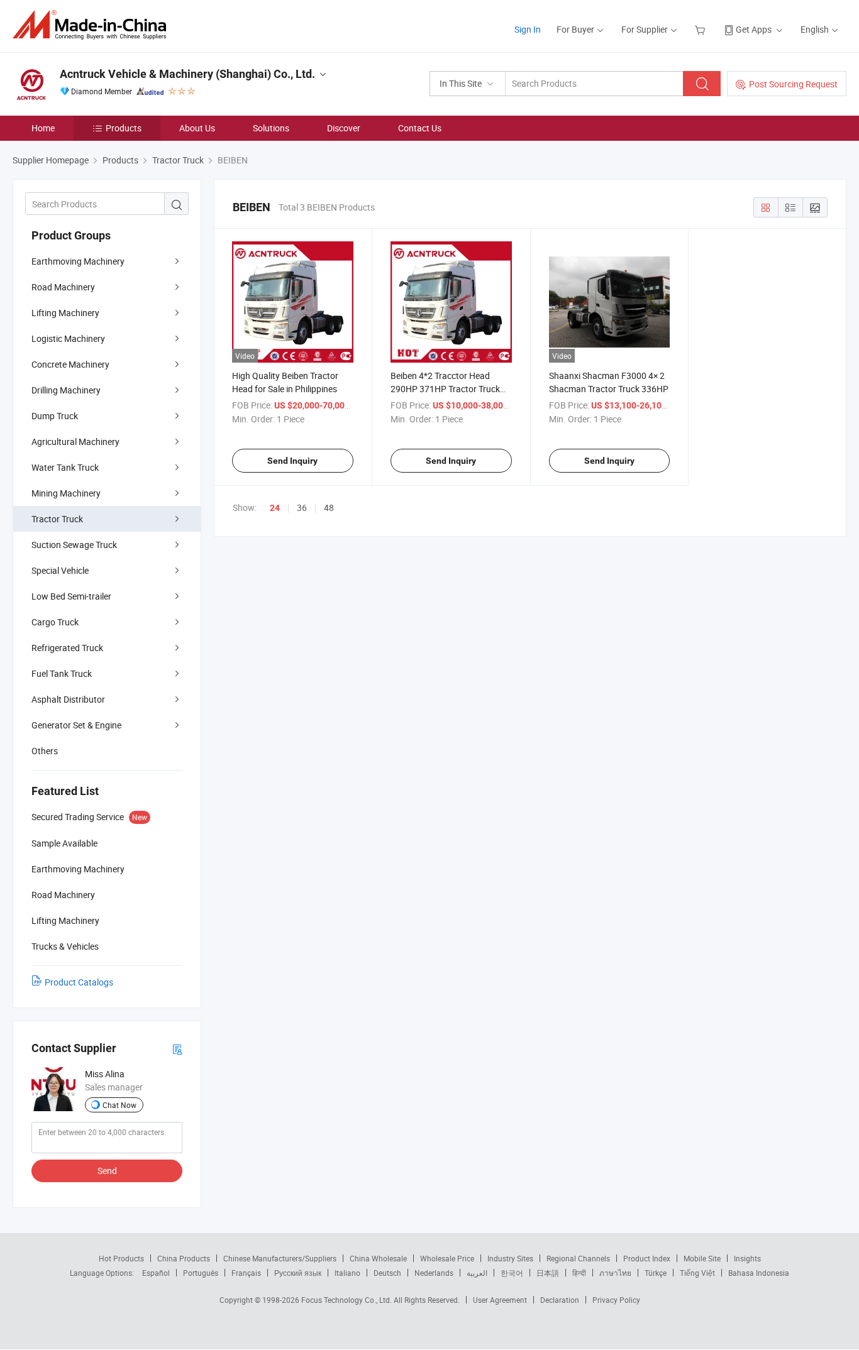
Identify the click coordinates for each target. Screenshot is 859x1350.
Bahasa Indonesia (758, 1273)
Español (156, 1273)
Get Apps (753, 29)
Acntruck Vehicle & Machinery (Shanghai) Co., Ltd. (187, 73)
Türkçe (656, 1273)
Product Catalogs (79, 982)
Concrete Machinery (70, 364)
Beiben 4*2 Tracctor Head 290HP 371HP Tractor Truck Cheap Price (445, 389)
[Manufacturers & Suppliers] (93, 25)
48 (329, 507)
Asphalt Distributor (68, 699)
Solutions (271, 128)
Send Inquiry (292, 461)
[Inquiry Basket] (701, 29)
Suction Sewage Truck (74, 545)
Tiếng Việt (697, 1273)
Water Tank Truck (65, 467)
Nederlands (433, 1273)
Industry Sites (510, 1258)
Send (107, 1171)
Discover (343, 128)
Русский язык (297, 1273)
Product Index (646, 1258)
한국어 (512, 1273)
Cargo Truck (55, 622)
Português (200, 1273)
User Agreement (500, 1300)
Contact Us (419, 128)
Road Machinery (63, 287)
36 (302, 507)
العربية (477, 1273)
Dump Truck (54, 416)
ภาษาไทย (615, 1273)
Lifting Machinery (65, 313)
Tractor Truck (57, 519)
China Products (183, 1258)
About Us (197, 128)
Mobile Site (702, 1258)
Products (123, 128)
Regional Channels (578, 1258)
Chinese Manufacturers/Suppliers (279, 1258)
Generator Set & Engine (76, 725)
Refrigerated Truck (67, 648)
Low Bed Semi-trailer (71, 596)
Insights (747, 1258)
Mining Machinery (66, 493)
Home (43, 128)
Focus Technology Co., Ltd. (347, 1300)
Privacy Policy (616, 1300)
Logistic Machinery (68, 338)
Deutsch (387, 1273)
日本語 (547, 1273)
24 (275, 508)
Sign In (527, 29)
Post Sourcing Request (793, 84)
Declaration (559, 1300)
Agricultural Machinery (75, 441)
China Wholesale (378, 1258)
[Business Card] (177, 1048)
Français (246, 1273)
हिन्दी (579, 1273)
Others (44, 751)
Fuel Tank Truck (61, 673)
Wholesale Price (447, 1258)
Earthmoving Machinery (78, 261)
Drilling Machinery (66, 390)
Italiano (347, 1273)
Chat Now (119, 1105)
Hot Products (121, 1258)
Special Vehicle (60, 570)
